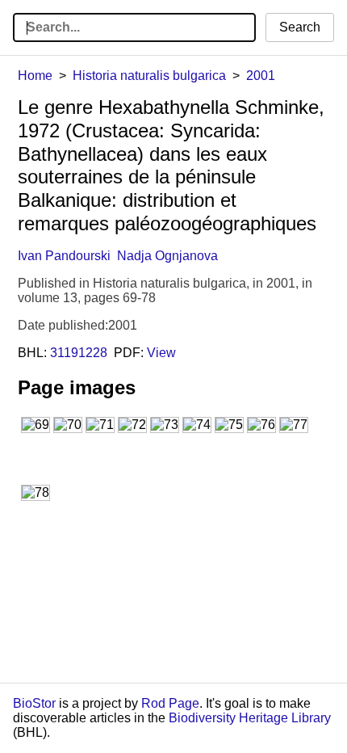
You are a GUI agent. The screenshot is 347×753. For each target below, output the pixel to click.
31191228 (78, 353)
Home (35, 75)
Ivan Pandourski (64, 256)
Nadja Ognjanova (167, 256)
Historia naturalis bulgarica (149, 75)
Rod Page (170, 703)
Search (299, 27)
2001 (260, 75)
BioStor (34, 703)
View (161, 353)
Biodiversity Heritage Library (250, 718)
